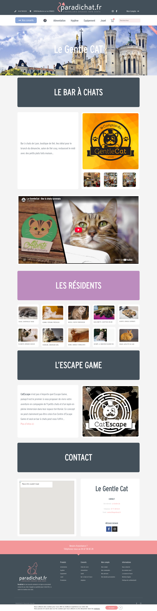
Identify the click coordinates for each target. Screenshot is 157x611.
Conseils (84, 562)
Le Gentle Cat (116, 504)
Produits (63, 562)
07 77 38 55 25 (115, 509)
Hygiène (74, 20)
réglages (97, 609)
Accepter (112, 608)
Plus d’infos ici (27, 423)
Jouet (103, 20)
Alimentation (59, 20)
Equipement (89, 20)
